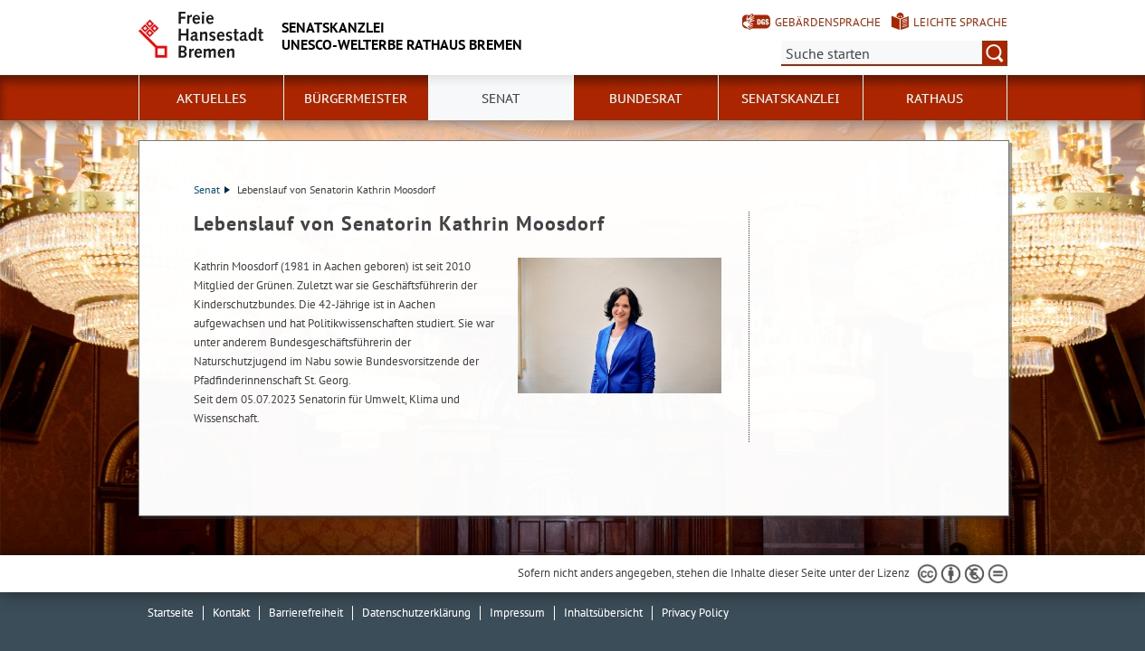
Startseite (171, 612)
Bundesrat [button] (645, 98)
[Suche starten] (994, 53)
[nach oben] (1089, 595)
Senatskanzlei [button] (790, 98)
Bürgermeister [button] (355, 98)
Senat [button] (501, 98)
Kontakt (231, 612)
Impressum (517, 612)
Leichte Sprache (960, 22)
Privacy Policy (695, 612)
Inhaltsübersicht (603, 612)
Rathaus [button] (934, 98)
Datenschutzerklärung (416, 612)
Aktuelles (211, 98)
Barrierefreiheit (306, 612)
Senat (207, 189)
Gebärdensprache (828, 22)
